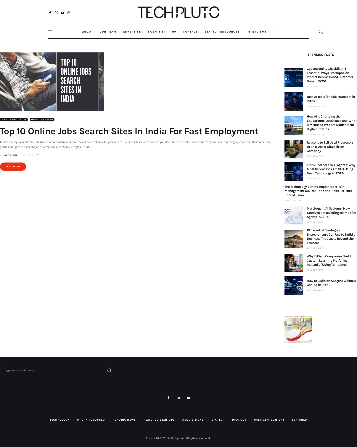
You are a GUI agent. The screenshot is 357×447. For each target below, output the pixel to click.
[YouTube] (63, 13)
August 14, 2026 (315, 178)
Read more (13, 166)
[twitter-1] (178, 398)
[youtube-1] (188, 398)
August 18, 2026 (315, 106)
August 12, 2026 (293, 200)
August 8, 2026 (315, 270)
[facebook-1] (168, 398)
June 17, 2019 (26, 155)
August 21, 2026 (315, 86)
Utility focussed (42, 119)
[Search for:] (57, 370)
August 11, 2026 (315, 222)
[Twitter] (56, 13)
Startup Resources (13, 119)
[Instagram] (69, 13)
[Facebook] (50, 13)
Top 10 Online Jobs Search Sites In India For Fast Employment (129, 131)
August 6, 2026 (315, 290)
